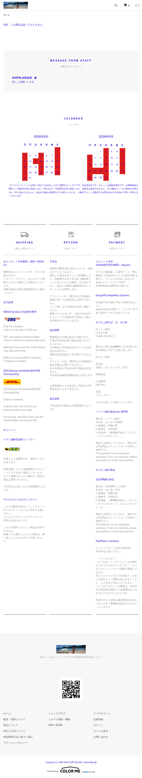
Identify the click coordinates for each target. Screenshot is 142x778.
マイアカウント (102, 713)
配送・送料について (14, 719)
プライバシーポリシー (15, 742)
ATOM (58, 725)
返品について (10, 725)
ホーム (6, 14)
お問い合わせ (101, 736)
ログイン (98, 725)
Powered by (53, 770)
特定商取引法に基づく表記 (18, 736)
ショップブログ (56, 713)
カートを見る (101, 731)
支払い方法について (14, 731)
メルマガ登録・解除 (59, 719)
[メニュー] (137, 5)
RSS (50, 725)
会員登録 (98, 719)
